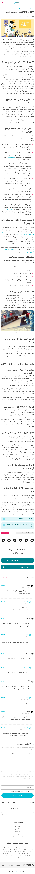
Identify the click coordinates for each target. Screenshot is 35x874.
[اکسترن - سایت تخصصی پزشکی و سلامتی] (17, 3)
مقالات (27, 389)
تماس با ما (10, 865)
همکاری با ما (17, 831)
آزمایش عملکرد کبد (29, 533)
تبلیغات (17, 834)
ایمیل (6, 814)
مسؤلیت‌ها (17, 826)
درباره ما (18, 865)
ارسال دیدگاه (5, 578)
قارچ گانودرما (8, 210)
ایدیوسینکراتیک (12, 157)
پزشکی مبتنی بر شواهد (17, 836)
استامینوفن (12, 153)
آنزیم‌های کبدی (20, 533)
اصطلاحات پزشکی (23, 8)
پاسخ (2, 585)
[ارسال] (31, 815)
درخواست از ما (17, 829)
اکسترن (32, 8)
